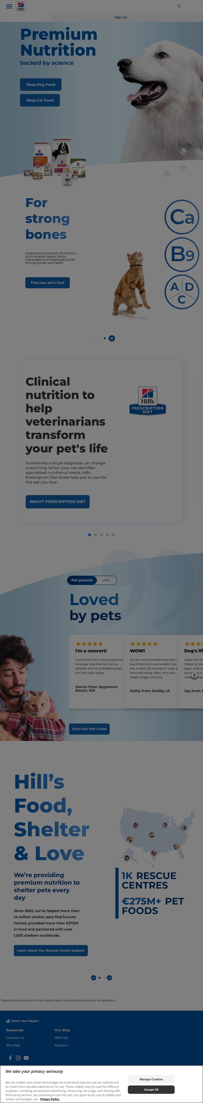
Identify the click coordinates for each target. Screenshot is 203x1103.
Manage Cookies (151, 1079)
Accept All (151, 1089)
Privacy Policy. (50, 1099)
